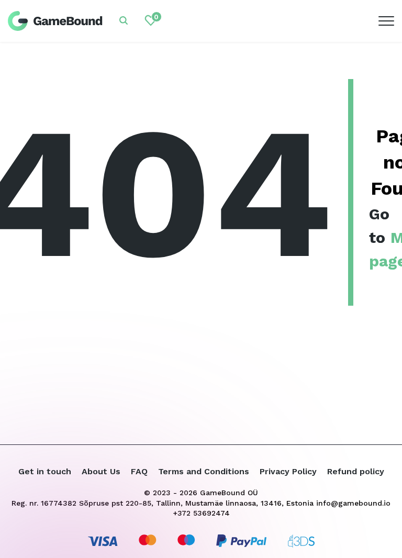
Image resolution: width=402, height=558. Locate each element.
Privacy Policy (288, 471)
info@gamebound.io (353, 503)
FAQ (139, 471)
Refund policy (355, 471)
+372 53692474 (201, 513)
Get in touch (44, 471)
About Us (101, 471)
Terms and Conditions (203, 471)
